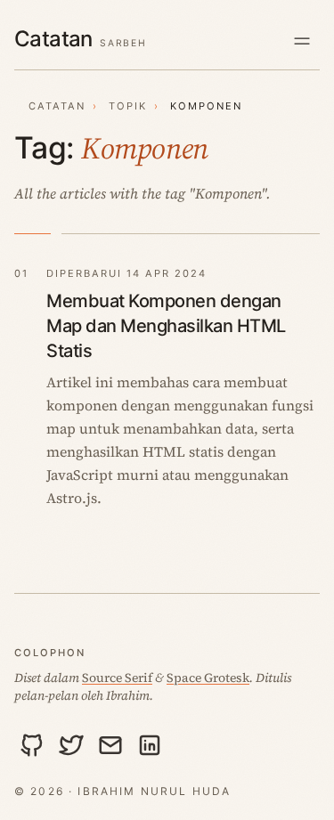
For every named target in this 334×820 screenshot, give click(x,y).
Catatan (57, 106)
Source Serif (117, 677)
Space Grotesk (208, 677)
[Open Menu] (302, 40)
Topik (128, 106)
